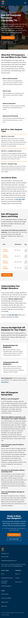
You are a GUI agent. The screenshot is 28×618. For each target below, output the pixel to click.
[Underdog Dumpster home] (3, 3)
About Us (17, 574)
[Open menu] (25, 2)
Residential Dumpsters (7, 578)
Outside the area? (18, 566)
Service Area (18, 582)
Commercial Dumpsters (4, 582)
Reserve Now (7, 275)
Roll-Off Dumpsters (6, 586)
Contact (17, 578)
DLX (8, 614)
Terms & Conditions (6, 598)
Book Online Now (8, 37)
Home (2, 574)
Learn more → (5, 382)
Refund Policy (4, 602)
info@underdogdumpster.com (9, 560)
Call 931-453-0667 (8, 42)
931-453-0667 (20, 199)
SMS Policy (4, 606)
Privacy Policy (4, 594)
